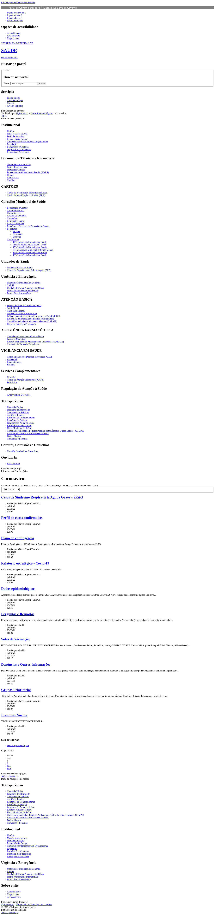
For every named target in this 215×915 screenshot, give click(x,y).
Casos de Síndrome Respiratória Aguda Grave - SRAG (42, 497)
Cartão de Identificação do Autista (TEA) (26, 195)
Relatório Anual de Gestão (19, 425)
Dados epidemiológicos (18, 589)
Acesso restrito (14, 897)
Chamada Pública (15, 407)
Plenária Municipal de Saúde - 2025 (29, 244)
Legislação (12, 144)
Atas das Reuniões (15, 223)
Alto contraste (13, 35)
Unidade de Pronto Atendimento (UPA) (25, 288)
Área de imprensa (15, 105)
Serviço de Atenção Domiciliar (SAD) (24, 305)
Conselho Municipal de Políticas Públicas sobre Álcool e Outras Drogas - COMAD (45, 431)
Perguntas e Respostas (17, 614)
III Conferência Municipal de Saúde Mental (33, 250)
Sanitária (11, 364)
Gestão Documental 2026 (19, 164)
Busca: (7, 83)
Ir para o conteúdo (16, 12)
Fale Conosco (13, 463)
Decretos (17, 236)
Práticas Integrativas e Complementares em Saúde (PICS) (33, 316)
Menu (4, 116)
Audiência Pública (15, 415)
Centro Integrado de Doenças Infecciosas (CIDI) (29, 356)
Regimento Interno (15, 221)
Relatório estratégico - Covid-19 (25, 563)
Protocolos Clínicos (16, 169)
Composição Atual (15, 210)
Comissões (12, 218)
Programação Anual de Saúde (20, 423)
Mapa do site (13, 38)
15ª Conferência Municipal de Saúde (30, 247)
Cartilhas (11, 180)
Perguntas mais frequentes (19, 149)
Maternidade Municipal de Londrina (23, 282)
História (10, 131)
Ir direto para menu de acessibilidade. (18, 2)
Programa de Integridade (18, 409)
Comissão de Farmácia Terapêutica (23, 344)
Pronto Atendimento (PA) (19, 293)
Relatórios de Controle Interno (21, 417)
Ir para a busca (14, 18)
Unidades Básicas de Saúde (19, 267)
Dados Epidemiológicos (42, 113)
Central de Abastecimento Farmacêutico (25, 336)
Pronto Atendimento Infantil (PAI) (22, 290)
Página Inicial (13, 98)
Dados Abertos (14, 436)
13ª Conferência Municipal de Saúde (30, 255)
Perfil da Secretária (15, 136)
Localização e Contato (17, 208)
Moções (16, 231)
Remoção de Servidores (18, 152)
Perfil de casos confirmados (21, 518)
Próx (9, 766)
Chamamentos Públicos (18, 412)
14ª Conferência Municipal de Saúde (30, 252)
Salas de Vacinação (15, 639)
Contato (10, 103)
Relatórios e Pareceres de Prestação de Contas (28, 226)
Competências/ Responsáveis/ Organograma (27, 141)
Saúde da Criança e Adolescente (22, 313)
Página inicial (22, 113)
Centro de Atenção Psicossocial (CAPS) (25, 379)
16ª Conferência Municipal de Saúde (30, 242)
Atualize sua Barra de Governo (60, 7)
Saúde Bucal (13, 308)
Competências (13, 213)
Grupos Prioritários (16, 690)
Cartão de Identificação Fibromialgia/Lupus (27, 192)
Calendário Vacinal (16, 311)
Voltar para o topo (9, 776)
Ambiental (12, 359)
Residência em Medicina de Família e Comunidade (30, 318)
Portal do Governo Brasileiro (24, 7)
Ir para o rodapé (15, 20)
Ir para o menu (14, 15)
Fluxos (10, 175)
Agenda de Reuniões (16, 215)
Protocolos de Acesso (17, 167)
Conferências (13, 239)
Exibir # (8, 489)
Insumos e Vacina (14, 715)
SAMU (10, 285)
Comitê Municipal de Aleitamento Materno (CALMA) (32, 321)
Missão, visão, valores (17, 133)
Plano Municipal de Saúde (19, 428)
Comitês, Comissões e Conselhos (22, 451)
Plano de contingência (17, 538)
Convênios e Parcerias (17, 438)
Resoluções (18, 234)
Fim (9, 768)
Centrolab (11, 377)
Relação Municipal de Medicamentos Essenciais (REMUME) (35, 341)
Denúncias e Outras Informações (25, 664)
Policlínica (12, 382)
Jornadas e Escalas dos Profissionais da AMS (28, 433)
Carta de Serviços (15, 100)
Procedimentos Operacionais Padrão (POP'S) (28, 172)
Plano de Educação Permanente (21, 324)
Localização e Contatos (18, 147)
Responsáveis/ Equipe (17, 139)
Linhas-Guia (13, 177)
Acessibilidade (13, 33)
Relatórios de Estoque (17, 420)
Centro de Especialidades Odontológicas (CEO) (29, 270)
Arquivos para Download (19, 395)
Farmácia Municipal (16, 339)
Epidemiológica (14, 362)
